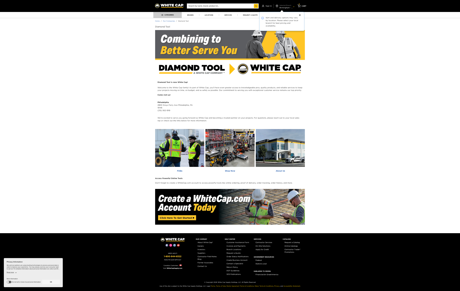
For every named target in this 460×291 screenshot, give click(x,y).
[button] (201, 239)
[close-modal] (299, 15)
